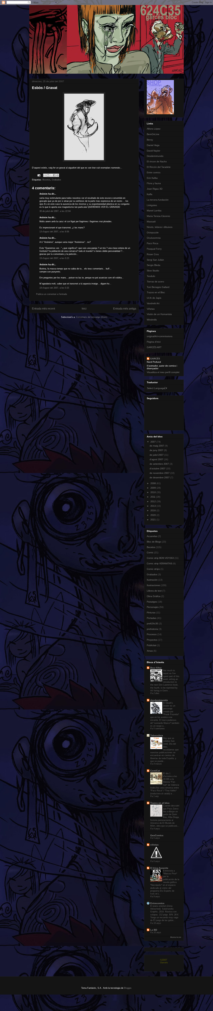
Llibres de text (154, 590)
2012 (153, 501)
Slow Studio (153, 270)
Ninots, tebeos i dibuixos (159, 227)
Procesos (152, 634)
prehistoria (152, 629)
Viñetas (151, 309)
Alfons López (153, 128)
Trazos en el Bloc (156, 292)
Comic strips (153, 569)
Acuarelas (152, 536)
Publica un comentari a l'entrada (51, 294)
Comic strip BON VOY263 (160, 558)
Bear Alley (156, 667)
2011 (153, 496)
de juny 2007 (157, 450)
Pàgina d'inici (154, 341)
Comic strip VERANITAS (159, 563)
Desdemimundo (155, 156)
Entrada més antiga (124, 308)
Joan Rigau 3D (154, 188)
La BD (153, 930)
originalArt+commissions (159, 336)
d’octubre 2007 (158, 468)
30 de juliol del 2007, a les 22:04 (55, 211)
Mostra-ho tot (175, 937)
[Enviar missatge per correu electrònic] (38, 175)
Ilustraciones (153, 585)
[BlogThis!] (48, 175)
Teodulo (151, 276)
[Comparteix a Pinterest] (57, 175)
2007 (153, 441)
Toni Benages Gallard (158, 287)
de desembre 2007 (160, 477)
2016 (153, 510)
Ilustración (152, 579)
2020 (153, 515)
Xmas (150, 650)
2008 (153, 483)
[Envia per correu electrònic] (44, 175)
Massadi (151, 221)
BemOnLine (153, 134)
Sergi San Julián (155, 259)
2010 (153, 492)
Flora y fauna (154, 183)
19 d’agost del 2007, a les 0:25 (54, 288)
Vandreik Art (153, 303)
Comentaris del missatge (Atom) (91, 317)
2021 (153, 519)
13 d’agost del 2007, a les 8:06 (54, 231)
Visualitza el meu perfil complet (163, 372)
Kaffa (149, 194)
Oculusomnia (154, 237)
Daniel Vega (153, 145)
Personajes (153, 607)
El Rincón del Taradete (159, 167)
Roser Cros (153, 254)
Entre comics (153, 172)
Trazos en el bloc (160, 803)
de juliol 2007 (157, 455)
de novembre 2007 (160, 473)
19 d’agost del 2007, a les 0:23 (54, 258)
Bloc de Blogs (154, 541)
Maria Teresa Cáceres (158, 216)
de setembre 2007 (160, 464)
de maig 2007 (157, 445)
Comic (150, 552)
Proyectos (152, 639)
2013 (153, 506)
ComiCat (155, 770)
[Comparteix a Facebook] (54, 175)
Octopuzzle (153, 232)
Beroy (150, 139)
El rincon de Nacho (157, 161)
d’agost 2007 (157, 459)
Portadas (151, 618)
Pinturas (151, 612)
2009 (153, 487)
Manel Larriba (154, 210)
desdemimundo (159, 700)
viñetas (154, 844)
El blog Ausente (159, 868)
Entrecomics (157, 903)
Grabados (56, 179)
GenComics (156, 835)
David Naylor (153, 150)
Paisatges (152, 601)
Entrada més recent (43, 308)
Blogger (127, 988)
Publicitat (151, 645)
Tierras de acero (155, 281)
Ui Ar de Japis (154, 298)
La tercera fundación (158, 199)
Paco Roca (152, 243)
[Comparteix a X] (51, 175)
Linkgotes (152, 205)
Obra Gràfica (153, 596)
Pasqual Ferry (154, 248)
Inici (84, 308)
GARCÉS (155, 358)
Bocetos (46, 179)
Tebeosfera (156, 735)
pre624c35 (152, 623)
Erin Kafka (152, 178)
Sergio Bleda (153, 265)
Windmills (152, 319)
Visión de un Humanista (159, 314)
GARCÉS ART (154, 347)
